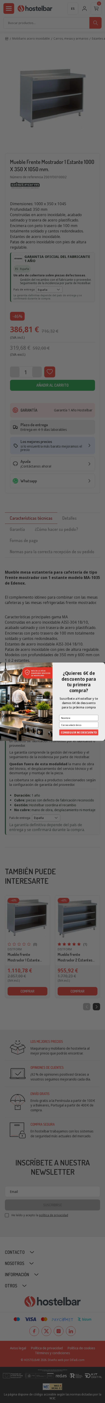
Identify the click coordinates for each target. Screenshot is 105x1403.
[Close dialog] (102, 664)
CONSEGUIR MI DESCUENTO (79, 732)
